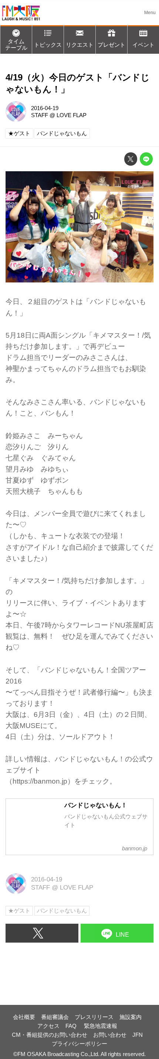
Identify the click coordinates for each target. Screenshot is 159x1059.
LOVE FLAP (72, 115)
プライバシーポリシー (79, 1043)
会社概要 (24, 1017)
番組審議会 (55, 1017)
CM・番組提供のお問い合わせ (49, 1035)
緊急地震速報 (100, 1026)
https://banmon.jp (40, 781)
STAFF (39, 115)
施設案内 (130, 1017)
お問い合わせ (109, 1035)
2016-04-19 (44, 108)
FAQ (71, 1026)
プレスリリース (94, 1017)
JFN (137, 1035)
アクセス (48, 1026)
